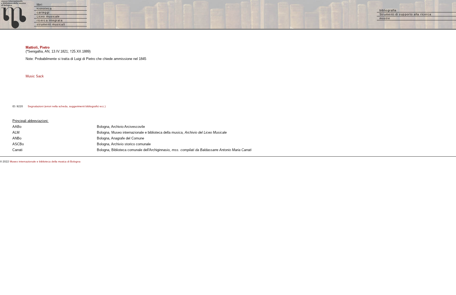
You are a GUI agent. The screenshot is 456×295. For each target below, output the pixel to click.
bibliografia (387, 10)
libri (39, 4)
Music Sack (35, 76)
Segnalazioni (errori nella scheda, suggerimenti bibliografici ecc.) (67, 106)
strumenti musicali (51, 24)
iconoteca (44, 8)
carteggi (43, 12)
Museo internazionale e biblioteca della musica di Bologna (45, 161)
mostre (384, 18)
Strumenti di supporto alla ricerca (405, 14)
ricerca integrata (50, 20)
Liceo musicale (48, 16)
